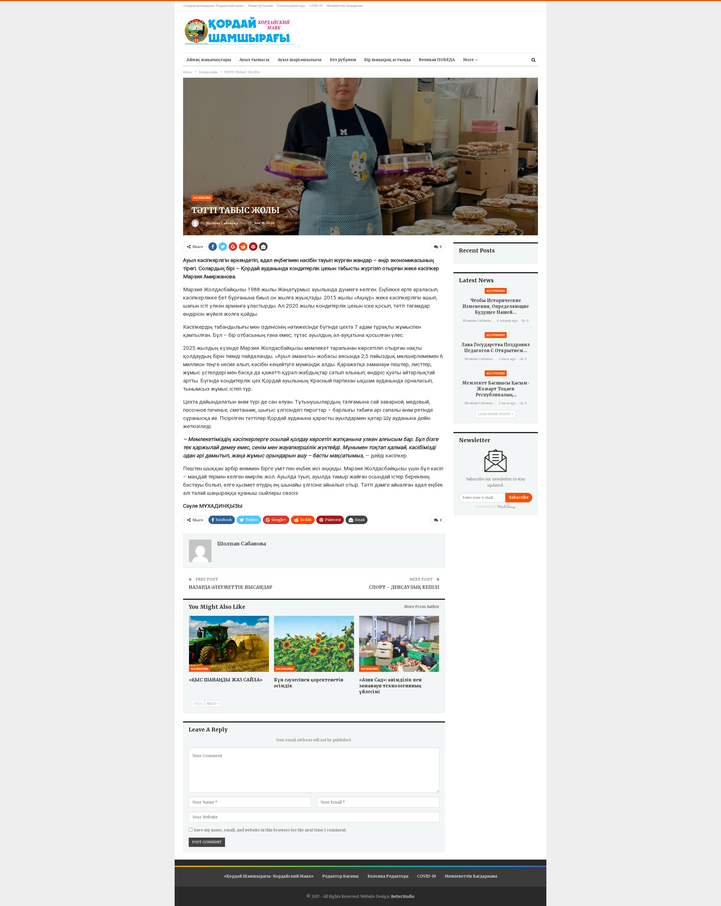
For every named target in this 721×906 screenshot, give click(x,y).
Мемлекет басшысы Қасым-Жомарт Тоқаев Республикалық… (495, 388)
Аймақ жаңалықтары (208, 59)
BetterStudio (402, 896)
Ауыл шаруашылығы (300, 59)
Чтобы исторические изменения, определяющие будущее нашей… (495, 306)
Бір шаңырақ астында (387, 59)
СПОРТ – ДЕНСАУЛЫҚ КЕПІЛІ (404, 587)
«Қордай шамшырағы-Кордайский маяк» (213, 6)
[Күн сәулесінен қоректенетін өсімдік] (314, 644)
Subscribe (519, 497)
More (468, 59)
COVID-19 (315, 6)
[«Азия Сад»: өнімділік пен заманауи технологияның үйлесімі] (399, 644)
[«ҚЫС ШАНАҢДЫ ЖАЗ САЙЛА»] (229, 644)
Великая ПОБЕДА (437, 59)
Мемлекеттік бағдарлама (345, 6)
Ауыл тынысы (254, 59)
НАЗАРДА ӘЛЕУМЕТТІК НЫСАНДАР (230, 587)
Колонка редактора (291, 6)
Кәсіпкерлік (202, 197)
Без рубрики (343, 59)
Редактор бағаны (260, 6)
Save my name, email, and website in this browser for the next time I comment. (270, 830)
